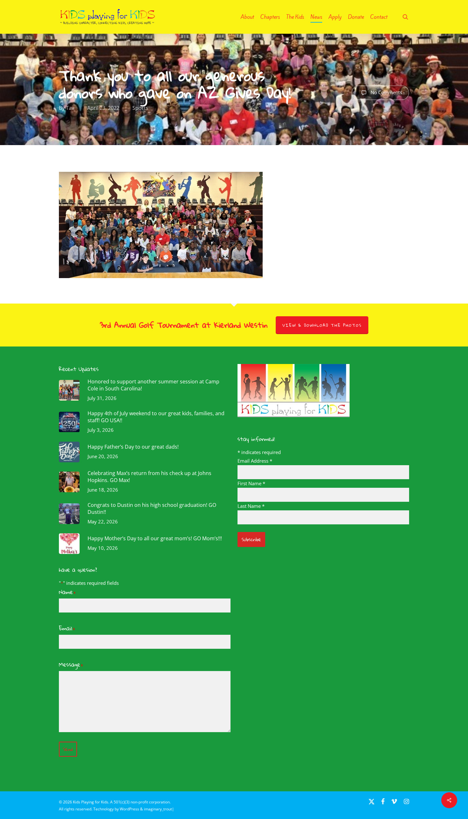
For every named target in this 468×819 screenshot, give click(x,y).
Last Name (251, 506)
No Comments (385, 92)
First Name (251, 483)
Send (68, 749)
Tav (70, 107)
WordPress (129, 809)
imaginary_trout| (159, 809)
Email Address (255, 461)
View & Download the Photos (322, 325)
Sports (140, 107)
